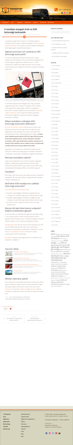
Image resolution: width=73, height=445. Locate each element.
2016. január (55, 173)
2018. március (55, 138)
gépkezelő (62, 249)
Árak (12, 22)
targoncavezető (63, 270)
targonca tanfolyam (58, 269)
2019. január (55, 107)
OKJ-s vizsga (64, 256)
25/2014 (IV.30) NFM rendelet (14, 127)
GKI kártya (63, 245)
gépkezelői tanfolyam (62, 251)
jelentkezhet (22, 189)
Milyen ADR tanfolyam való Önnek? (21, 258)
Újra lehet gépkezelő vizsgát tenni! (60, 40)
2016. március (55, 166)
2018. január (55, 145)
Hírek (22, 431)
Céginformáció (25, 416)
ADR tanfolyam (27, 297)
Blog (22, 434)
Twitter (32, 289)
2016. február (55, 169)
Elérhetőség (51, 22)
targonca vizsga (57, 276)
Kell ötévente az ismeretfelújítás (20, 251)
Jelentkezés (28, 22)
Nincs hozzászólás (20, 34)
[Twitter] (67, 13)
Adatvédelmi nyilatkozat (51, 425)
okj (64, 253)
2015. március (55, 197)
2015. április (55, 193)
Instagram (22, 289)
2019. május (55, 93)
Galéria (23, 421)
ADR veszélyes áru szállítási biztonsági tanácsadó (14, 299)
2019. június (55, 90)
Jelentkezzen (8, 237)
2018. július (55, 124)
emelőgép (58, 243)
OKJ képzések (57, 258)
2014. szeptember (56, 218)
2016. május (55, 159)
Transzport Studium (34, 34)
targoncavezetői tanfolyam (58, 272)
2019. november (56, 76)
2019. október (55, 79)
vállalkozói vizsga (64, 284)
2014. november (56, 211)
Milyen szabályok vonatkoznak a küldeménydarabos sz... (26, 264)
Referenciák (43, 22)
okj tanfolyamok (58, 259)
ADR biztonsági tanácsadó (18, 297)
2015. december (56, 176)
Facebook (8, 289)
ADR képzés (60, 236)
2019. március (55, 100)
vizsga (57, 280)
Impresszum (48, 423)
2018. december (56, 110)
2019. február (55, 103)
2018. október (55, 117)
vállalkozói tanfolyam (57, 283)
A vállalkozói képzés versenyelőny (60, 53)
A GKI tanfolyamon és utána (59, 44)
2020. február (55, 69)
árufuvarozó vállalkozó (56, 286)
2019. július (55, 86)
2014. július (55, 225)
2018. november (56, 114)
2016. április (55, 162)
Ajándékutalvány (25, 414)
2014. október (55, 214)
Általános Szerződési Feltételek (53, 427)
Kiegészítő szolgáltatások (28, 419)
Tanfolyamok (5, 22)
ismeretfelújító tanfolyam (17, 231)
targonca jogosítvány (58, 266)
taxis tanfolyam (60, 278)
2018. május (55, 131)
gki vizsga (55, 249)
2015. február (55, 200)
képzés (59, 253)
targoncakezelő (54, 268)
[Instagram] (65, 13)
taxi (63, 276)
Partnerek (23, 424)
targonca (65, 264)
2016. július (55, 152)
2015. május (55, 190)
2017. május (55, 148)
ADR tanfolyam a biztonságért (59, 56)
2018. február (55, 141)
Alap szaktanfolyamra (11, 189)
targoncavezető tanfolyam (60, 274)
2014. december (56, 207)
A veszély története (17, 270)
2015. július (55, 183)
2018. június (55, 128)
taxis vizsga (66, 278)
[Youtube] (70, 13)
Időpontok (20, 22)
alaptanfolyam (11, 225)
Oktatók (35, 22)
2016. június (55, 155)
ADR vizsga (27, 299)
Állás (22, 436)
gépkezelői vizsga (54, 253)
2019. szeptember (56, 83)
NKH (62, 253)
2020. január (55, 72)
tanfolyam (59, 264)
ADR (5, 34)
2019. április (55, 97)
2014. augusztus (56, 221)
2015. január (55, 204)
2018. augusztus (56, 121)
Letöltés (23, 429)
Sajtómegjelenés (25, 426)
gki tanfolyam (63, 247)
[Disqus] (24, 345)
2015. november (56, 180)
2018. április (55, 135)
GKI (62, 242)
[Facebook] (62, 13)
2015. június (55, 186)
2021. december (56, 65)
